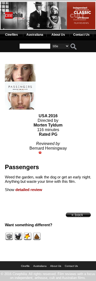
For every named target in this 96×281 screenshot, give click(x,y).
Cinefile (25, 266)
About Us (58, 35)
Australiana (34, 35)
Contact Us (81, 35)
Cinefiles (11, 35)
